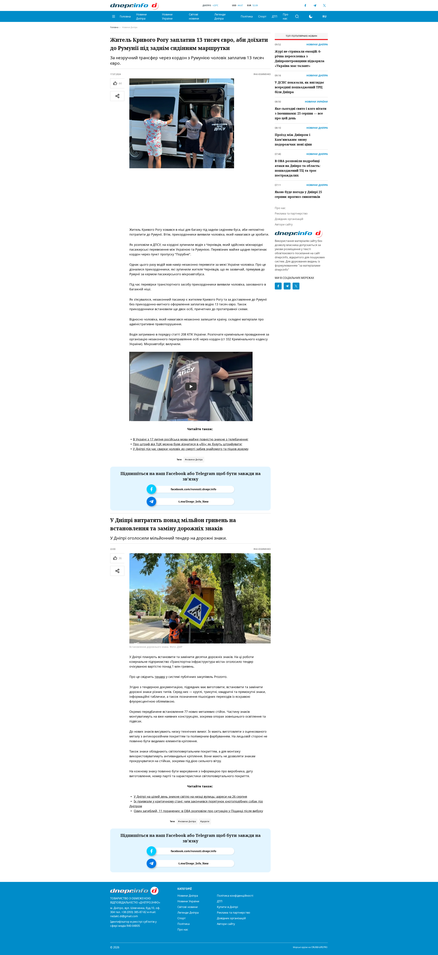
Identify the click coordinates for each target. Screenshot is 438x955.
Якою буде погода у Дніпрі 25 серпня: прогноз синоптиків (298, 194)
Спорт (262, 16)
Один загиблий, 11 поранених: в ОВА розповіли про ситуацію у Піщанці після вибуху (198, 811)
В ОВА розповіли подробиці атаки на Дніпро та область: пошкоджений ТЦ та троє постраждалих (297, 168)
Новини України (167, 16)
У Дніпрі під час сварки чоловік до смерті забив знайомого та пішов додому (190, 449)
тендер (160, 676)
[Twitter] (324, 5)
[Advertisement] (200, 198)
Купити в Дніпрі (227, 907)
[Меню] (113, 16)
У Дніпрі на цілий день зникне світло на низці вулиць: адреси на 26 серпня (190, 796)
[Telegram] (314, 5)
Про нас (285, 16)
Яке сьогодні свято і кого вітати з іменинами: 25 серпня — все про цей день (300, 113)
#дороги (204, 821)
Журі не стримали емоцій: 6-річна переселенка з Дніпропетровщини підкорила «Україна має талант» (299, 58)
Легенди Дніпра (220, 16)
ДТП (274, 16)
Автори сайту (284, 224)
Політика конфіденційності (235, 895)
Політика (247, 16)
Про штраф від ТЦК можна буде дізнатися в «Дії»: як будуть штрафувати (187, 444)
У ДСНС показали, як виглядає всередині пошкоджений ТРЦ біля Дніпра (299, 87)
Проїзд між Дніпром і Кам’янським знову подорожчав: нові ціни (293, 139)
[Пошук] (297, 16)
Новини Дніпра (141, 16)
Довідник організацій (289, 219)
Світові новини (194, 16)
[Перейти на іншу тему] (310, 16)
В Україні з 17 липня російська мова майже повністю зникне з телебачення (190, 439)
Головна (125, 16)
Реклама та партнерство (291, 213)
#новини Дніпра (194, 459)
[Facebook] (305, 5)
